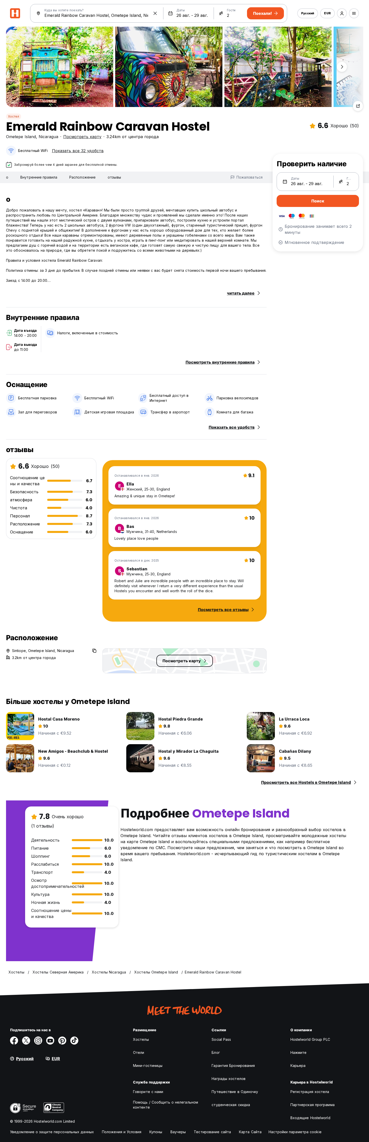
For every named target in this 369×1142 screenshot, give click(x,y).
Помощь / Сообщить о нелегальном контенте (165, 1104)
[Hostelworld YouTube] (50, 1041)
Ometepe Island (21, 136)
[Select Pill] (342, 13)
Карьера (298, 1065)
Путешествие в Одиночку (235, 1092)
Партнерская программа (312, 1105)
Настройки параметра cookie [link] (295, 1132)
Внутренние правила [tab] (38, 177)
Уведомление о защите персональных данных (52, 1132)
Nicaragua (48, 136)
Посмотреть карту (82, 136)
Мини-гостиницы (147, 1065)
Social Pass (221, 1039)
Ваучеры (178, 1132)
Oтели (138, 1052)
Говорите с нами (148, 1092)
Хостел (13, 116)
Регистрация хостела (309, 1092)
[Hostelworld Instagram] (38, 1041)
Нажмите (298, 1052)
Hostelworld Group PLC (310, 1039)
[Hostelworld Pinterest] (62, 1041)
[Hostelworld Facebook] (14, 1041)
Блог (216, 1052)
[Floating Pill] (342, 67)
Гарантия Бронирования (233, 1065)
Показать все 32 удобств (78, 150)
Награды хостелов (228, 1078)
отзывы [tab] (114, 177)
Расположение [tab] (82, 177)
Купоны (155, 1132)
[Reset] (155, 13)
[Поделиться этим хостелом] (358, 106)
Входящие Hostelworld (310, 1118)
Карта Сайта (250, 1132)
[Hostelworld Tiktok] (74, 1041)
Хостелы (141, 1039)
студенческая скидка (231, 1105)
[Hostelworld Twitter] (26, 1041)
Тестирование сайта (212, 1132)
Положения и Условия (121, 1132)
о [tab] (7, 177)
